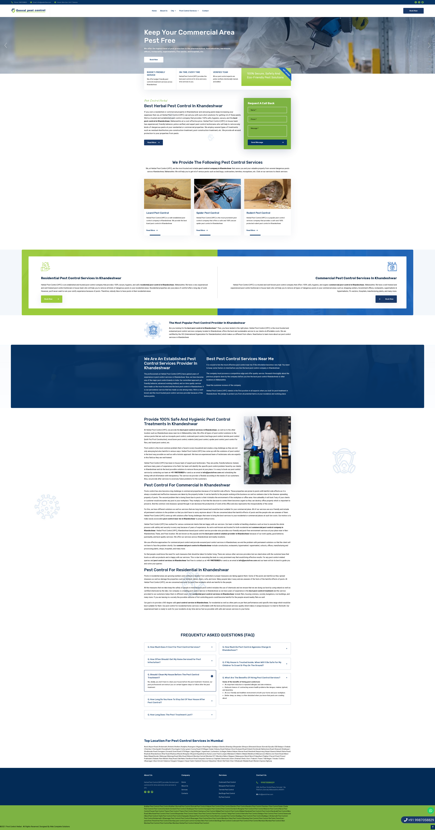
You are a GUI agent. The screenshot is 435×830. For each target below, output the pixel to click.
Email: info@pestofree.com (42, 2)
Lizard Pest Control (57, 212)
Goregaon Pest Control (212, 809)
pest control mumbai (193, 821)
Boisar (259, 747)
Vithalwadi (238, 761)
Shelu (244, 758)
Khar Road (166, 754)
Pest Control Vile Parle (267, 818)
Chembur (148, 749)
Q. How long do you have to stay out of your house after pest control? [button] (176, 701)
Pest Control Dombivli (161, 809)
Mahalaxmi (232, 754)
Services (184, 790)
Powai (282, 756)
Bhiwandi (252, 747)
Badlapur (215, 747)
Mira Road (183, 756)
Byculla (271, 747)
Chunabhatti (166, 749)
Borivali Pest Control (183, 806)
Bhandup (229, 747)
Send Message (257, 142)
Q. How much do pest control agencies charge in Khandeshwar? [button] (246, 648)
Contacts (184, 793)
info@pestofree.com (212, 472)
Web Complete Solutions (60, 826)
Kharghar (186, 754)
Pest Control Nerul (276, 809)
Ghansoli (278, 749)
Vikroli (219, 761)
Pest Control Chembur (260, 806)
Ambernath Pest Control (278, 816)
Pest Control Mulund (262, 809)
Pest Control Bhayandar (174, 813)
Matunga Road (172, 756)
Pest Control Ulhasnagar (189, 818)
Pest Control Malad (237, 811)
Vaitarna (166, 761)
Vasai (187, 761)
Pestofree (279, 818)
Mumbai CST (211, 756)
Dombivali (257, 749)
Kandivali (252, 751)
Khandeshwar (156, 754)
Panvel (272, 756)
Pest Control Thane (162, 811)
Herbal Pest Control (186, 823)
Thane (260, 758)
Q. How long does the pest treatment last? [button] (170, 714)
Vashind (198, 761)
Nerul (252, 756)
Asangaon (192, 747)
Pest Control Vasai (190, 813)
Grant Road (177, 751)
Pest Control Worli (191, 811)
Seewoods (225, 758)
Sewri (232, 758)
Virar (232, 761)
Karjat (267, 751)
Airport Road (153, 747)
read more (50, 230)
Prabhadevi (148, 758)
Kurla (209, 754)
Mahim (239, 754)
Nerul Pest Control (151, 816)
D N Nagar (205, 749)
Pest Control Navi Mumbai (169, 823)
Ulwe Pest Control (235, 818)
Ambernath (163, 747)
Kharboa (173, 754)
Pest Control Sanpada (180, 816)
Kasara (273, 751)
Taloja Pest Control (234, 813)
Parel (278, 756)
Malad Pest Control (223, 811)
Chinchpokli (156, 749)
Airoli (146, 747)
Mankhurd (252, 754)
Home (183, 782)
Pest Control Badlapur (261, 816)
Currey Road (196, 749)
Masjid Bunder (154, 756)
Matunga (163, 756)
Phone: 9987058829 (20, 2)
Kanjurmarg (260, 751)
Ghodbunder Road (150, 751)
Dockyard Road (241, 749)
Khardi (179, 754)
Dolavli (250, 749)
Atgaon (199, 747)
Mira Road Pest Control (157, 813)
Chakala (287, 747)
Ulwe (155, 761)
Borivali (265, 747)
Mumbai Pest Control (273, 821)
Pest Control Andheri (167, 806)
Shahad (238, 758)
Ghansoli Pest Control (197, 816)
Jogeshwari (205, 751)
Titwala (275, 758)
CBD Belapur (279, 747)
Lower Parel (216, 754)
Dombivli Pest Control (178, 809)
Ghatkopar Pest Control (195, 809)
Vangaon (181, 761)
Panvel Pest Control (219, 813)
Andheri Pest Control (151, 806)
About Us (184, 786)
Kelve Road (286, 751)
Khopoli (193, 754)
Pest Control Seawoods (282, 813)
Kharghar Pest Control (246, 809)
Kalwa (229, 751)
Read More (151, 142)
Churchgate (176, 749)
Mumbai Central (199, 756)
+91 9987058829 (178, 472)
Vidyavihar (212, 761)
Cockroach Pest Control (260, 212)
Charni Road (279, 754)
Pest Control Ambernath (153, 818)
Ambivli (171, 747)
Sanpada (201, 758)
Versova (205, 761)
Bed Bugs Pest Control (410, 212)
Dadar (211, 749)
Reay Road (173, 758)
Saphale (217, 758)
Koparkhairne (201, 754)
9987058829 (267, 782)
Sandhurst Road (192, 758)
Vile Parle (226, 761)
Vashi (192, 761)
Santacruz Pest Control (206, 811)
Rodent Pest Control (158, 212)
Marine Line (270, 754)
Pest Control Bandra (229, 806)
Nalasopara (240, 756)
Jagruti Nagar (195, 751)
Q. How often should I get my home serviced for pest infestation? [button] (174, 661)
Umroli (160, 761)
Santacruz (210, 758)
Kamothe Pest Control (249, 813)
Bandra (222, 747)
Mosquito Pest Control (309, 212)
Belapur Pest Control (265, 813)
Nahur (226, 756)
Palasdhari (258, 756)
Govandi (169, 751)
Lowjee (224, 754)
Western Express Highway (263, 761)
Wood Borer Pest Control (210, 212)
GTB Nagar (186, 751)
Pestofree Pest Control (160, 821)
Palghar (266, 756)
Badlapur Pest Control (244, 816)
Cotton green (186, 749)
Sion (248, 758)
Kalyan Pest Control (214, 806)
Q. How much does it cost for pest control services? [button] (174, 647)
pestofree (147, 821)
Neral (247, 756)
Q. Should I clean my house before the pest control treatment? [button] (173, 676)
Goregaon (161, 751)
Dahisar (228, 749)
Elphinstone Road (267, 749)
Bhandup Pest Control (250, 818)
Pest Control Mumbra (220, 818)
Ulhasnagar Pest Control (171, 818)
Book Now (414, 11)
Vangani (174, 761)
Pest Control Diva (205, 818)
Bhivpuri (245, 747)
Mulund (190, 756)
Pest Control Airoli (212, 816)
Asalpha (184, 747)
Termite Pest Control (359, 212)
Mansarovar (260, 754)
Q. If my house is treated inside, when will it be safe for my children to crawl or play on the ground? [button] (251, 664)
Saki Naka (181, 758)
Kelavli (279, 751)
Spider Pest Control (107, 212)
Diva (233, 749)
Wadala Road (248, 761)
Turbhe (281, 758)
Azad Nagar (207, 747)
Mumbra (219, 756)
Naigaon (232, 756)
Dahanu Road (219, 749)
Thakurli (254, 758)
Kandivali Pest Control (253, 811)
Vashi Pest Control (165, 816)
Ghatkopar (286, 749)
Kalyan (235, 751)
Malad (245, 754)
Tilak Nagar (267, 758)
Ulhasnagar (148, 761)
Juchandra (215, 751)
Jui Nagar (223, 751)
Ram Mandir (163, 758)
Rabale (156, 758)
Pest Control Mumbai (257, 821)
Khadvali (147, 754)
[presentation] (6, 45)
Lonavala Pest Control (227, 816)
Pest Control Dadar (276, 806)
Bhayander (237, 747)
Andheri (177, 747)
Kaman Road (243, 751)
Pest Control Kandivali (269, 811)
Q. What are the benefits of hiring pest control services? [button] (251, 677)
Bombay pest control (177, 821)
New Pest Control (207, 821)
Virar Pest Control (204, 813)
